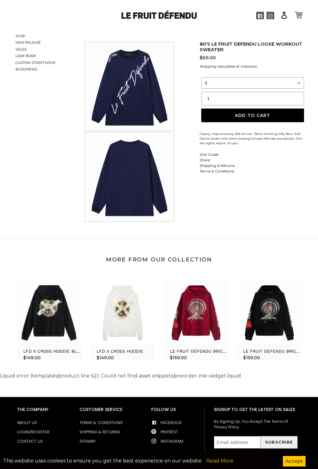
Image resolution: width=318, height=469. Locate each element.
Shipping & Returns (217, 165)
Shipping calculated (217, 66)
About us (27, 423)
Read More (220, 461)
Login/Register (33, 432)
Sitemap (87, 441)
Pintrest (169, 432)
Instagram (172, 441)
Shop (20, 36)
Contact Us (30, 441)
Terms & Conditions (217, 171)
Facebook (171, 423)
